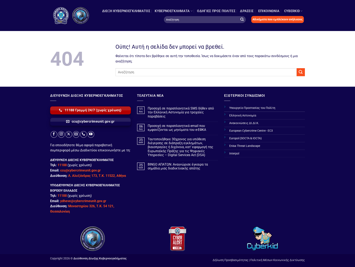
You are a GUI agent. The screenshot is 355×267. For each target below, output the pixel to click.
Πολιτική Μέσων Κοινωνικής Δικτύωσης (277, 260)
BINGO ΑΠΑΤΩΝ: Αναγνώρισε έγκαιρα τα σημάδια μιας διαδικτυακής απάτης (178, 166)
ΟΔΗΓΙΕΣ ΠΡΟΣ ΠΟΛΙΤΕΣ (216, 11)
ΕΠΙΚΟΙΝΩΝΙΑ (269, 11)
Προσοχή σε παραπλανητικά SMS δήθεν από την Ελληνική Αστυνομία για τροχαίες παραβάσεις (181, 112)
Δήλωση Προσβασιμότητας (230, 260)
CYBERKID (292, 11)
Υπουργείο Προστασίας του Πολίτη (252, 108)
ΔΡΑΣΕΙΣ (247, 11)
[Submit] (242, 19)
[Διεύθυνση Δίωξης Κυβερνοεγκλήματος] (71, 15)
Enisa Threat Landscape (244, 146)
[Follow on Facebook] (54, 134)
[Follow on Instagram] (61, 134)
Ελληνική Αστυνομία (242, 115)
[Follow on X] (68, 134)
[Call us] (83, 134)
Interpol (234, 153)
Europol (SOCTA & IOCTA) (245, 138)
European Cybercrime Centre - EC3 (251, 130)
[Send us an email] (76, 134)
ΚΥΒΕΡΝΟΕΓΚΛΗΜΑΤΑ (172, 11)
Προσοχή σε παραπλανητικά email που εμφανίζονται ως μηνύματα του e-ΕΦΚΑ (177, 128)
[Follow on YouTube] (91, 134)
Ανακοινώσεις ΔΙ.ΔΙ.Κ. (244, 123)
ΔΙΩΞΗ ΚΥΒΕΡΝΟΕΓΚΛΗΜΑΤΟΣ (126, 11)
